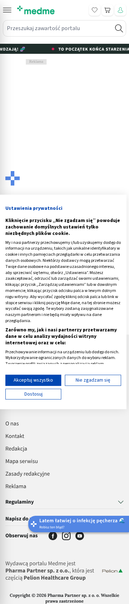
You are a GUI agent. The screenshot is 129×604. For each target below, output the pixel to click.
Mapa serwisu (21, 461)
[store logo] (35, 10)
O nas (12, 424)
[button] (7, 10)
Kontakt (14, 436)
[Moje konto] (120, 10)
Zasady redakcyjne (27, 474)
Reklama (15, 486)
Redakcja (16, 449)
